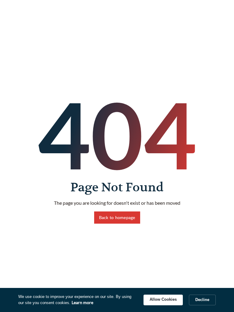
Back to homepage (117, 217)
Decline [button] (202, 299)
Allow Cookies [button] (163, 299)
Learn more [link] (82, 302)
